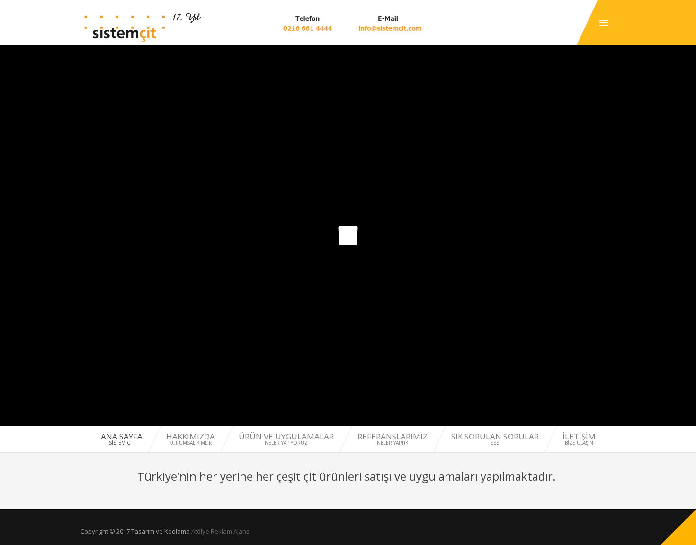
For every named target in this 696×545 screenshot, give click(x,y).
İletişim (579, 439)
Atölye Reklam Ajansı (221, 531)
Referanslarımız (392, 439)
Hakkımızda (190, 439)
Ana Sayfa (122, 439)
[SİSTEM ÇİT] (124, 27)
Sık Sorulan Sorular (495, 439)
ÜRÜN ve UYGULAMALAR (286, 439)
